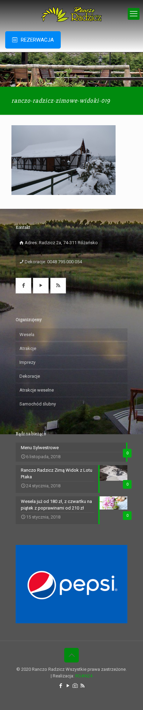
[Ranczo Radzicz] (71, 13)
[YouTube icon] (67, 686)
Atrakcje (27, 348)
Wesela (26, 334)
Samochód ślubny (37, 404)
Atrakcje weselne (36, 390)
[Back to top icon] (71, 655)
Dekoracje (29, 376)
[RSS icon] (82, 686)
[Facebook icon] (60, 686)
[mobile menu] (134, 14)
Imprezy (27, 362)
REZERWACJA (37, 40)
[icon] (75, 686)
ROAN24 (83, 675)
